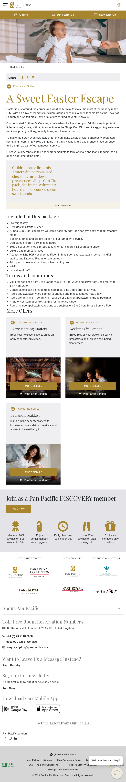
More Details (33, 386)
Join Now (18, 509)
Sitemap (47, 760)
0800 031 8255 (22, 641)
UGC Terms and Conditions (43, 765)
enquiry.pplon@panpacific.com (27, 647)
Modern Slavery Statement (83, 765)
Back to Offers (17, 67)
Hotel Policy (32, 760)
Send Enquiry (11, 665)
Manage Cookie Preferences (63, 769)
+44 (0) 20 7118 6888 (19, 636)
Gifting (23, 14)
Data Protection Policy (69, 760)
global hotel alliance (65, 754)
